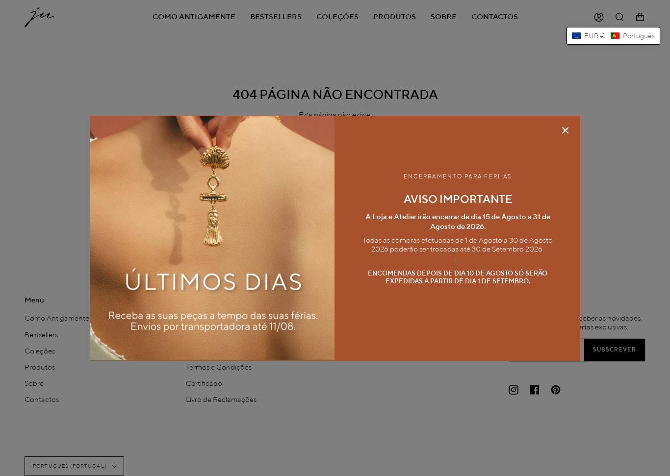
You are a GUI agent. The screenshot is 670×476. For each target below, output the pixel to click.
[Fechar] (565, 130)
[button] (613, 35)
